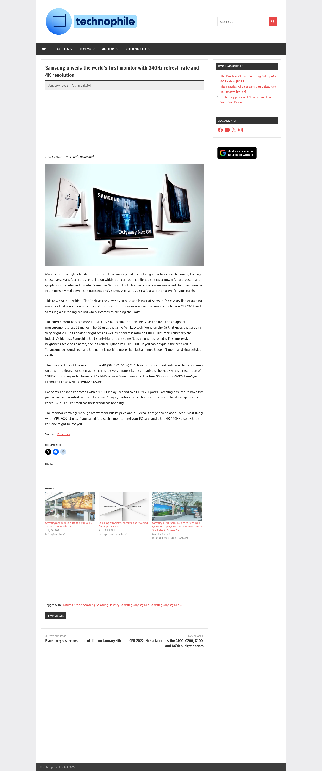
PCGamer (63, 434)
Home (44, 49)
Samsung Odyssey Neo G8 (167, 605)
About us (108, 49)
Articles (63, 49)
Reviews (85, 49)
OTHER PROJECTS (136, 49)
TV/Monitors (56, 615)
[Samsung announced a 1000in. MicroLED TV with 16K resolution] (70, 506)
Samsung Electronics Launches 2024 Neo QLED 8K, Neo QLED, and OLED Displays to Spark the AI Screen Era (177, 526)
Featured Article (71, 605)
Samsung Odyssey (107, 605)
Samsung (89, 605)
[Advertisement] (124, 119)
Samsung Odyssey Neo (135, 605)
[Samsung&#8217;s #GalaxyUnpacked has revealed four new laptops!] (124, 506)
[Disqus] (124, 709)
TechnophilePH (81, 85)
